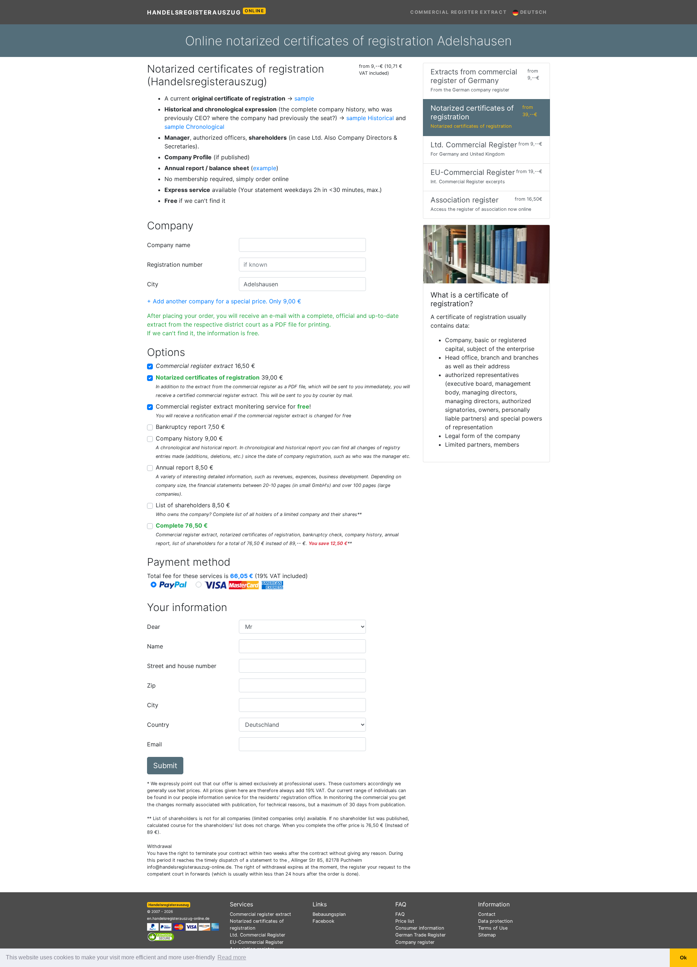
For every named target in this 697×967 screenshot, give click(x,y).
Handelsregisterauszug (205, 12)
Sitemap (487, 935)
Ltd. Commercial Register (257, 935)
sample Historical (370, 118)
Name (155, 646)
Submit (165, 765)
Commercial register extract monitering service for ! (233, 406)
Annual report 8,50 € (184, 467)
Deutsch (532, 12)
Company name (168, 245)
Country (158, 724)
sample (304, 98)
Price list (404, 921)
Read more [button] (231, 957)
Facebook (323, 921)
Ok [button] (683, 957)
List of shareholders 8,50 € (193, 505)
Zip (151, 685)
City (152, 284)
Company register (415, 942)
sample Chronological (194, 126)
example (264, 168)
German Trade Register (420, 935)
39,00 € (219, 377)
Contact (487, 914)
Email (154, 744)
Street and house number (181, 665)
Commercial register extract (458, 12)
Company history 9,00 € (189, 438)
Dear (153, 626)
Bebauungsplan (329, 914)
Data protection (495, 921)
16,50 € (205, 365)
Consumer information (419, 928)
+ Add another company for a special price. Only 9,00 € (224, 301)
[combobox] (302, 245)
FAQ (400, 914)
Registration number (175, 264)
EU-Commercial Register (257, 942)
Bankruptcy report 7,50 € (190, 426)
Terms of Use (493, 928)
